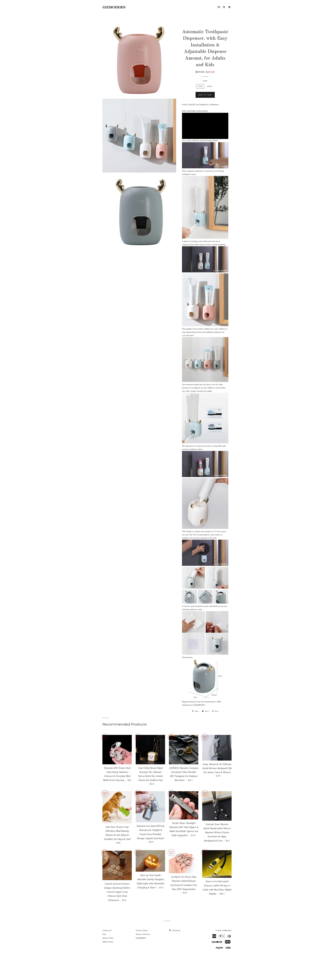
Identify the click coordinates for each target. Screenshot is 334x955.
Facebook (176, 930)
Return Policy (108, 938)
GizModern (227, 930)
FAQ (104, 934)
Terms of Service (143, 934)
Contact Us (107, 930)
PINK (200, 86)
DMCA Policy (107, 942)
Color (205, 81)
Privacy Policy (142, 930)
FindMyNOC (141, 938)
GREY (209, 86)
